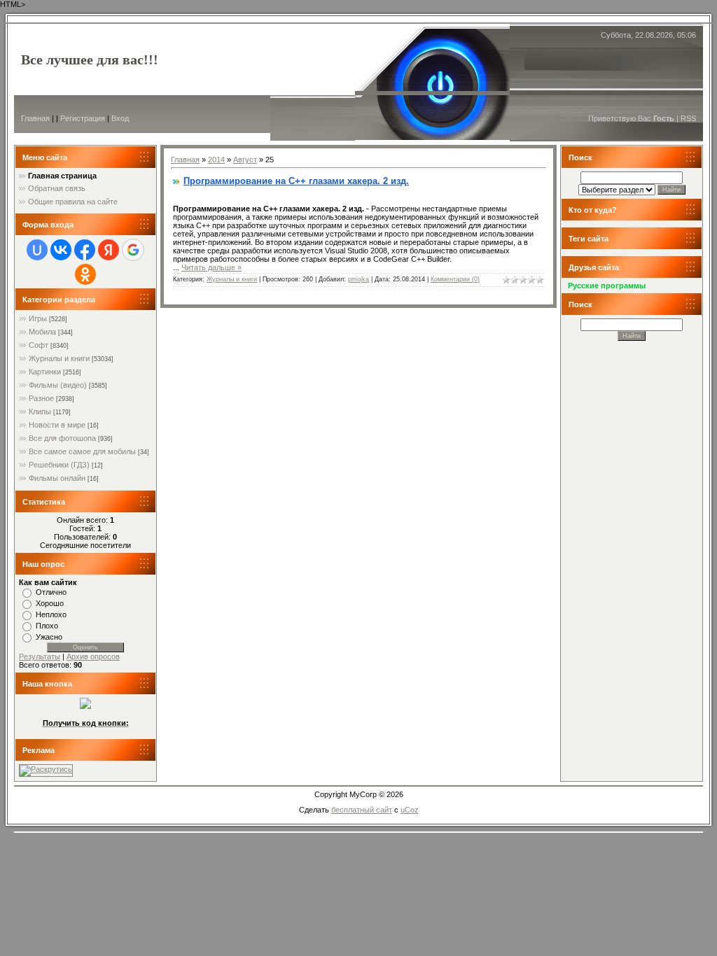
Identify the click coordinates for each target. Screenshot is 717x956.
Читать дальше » (211, 267)
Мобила (42, 332)
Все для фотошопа (62, 438)
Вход (120, 118)
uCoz (410, 810)
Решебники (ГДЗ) (59, 465)
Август (245, 159)
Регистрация (82, 118)
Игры (38, 318)
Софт (38, 345)
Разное (41, 398)
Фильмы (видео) (58, 385)
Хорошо (50, 603)
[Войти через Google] (133, 250)
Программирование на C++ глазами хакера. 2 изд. (296, 181)
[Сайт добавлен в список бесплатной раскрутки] (46, 769)
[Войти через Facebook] (84, 249)
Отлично (51, 592)
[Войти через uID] (37, 249)
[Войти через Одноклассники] (85, 274)
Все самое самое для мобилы (82, 451)
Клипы (40, 411)
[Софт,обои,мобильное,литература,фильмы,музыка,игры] (85, 706)
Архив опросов (93, 656)
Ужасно (49, 637)
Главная (35, 118)
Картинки (45, 371)
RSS (688, 118)
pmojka (358, 279)
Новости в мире (57, 425)
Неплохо (51, 614)
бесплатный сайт (361, 810)
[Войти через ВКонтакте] (60, 249)
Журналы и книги (59, 358)
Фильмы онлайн (57, 478)
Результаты (39, 656)
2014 (216, 159)
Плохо (47, 625)
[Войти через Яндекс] (108, 249)
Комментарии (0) (455, 279)
